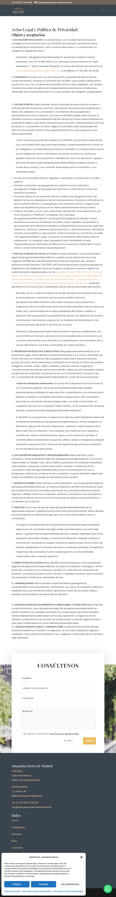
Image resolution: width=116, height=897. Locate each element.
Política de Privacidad (64, 734)
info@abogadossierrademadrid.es (31, 807)
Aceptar (16, 884)
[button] (81, 857)
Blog (14, 841)
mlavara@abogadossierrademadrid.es (38, 70)
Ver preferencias (70, 884)
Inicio (15, 820)
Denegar (43, 884)
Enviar (89, 741)
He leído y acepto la (51, 734)
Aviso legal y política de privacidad (37, 891)
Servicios (17, 834)
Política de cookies (12, 891)
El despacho (19, 827)
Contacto (17, 847)
